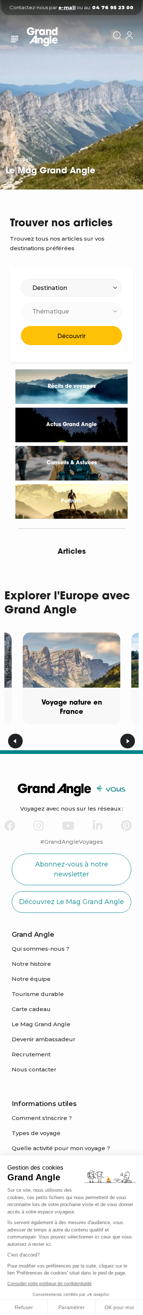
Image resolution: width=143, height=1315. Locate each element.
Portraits (71, 501)
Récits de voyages (72, 386)
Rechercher (117, 35)
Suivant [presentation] (127, 741)
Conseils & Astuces (72, 463)
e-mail (67, 7)
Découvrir (71, 336)
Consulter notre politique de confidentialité (49, 1283)
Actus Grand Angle (71, 425)
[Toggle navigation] (14, 39)
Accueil (22, 159)
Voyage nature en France (71, 708)
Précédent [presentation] (15, 741)
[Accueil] (49, 38)
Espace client (129, 35)
